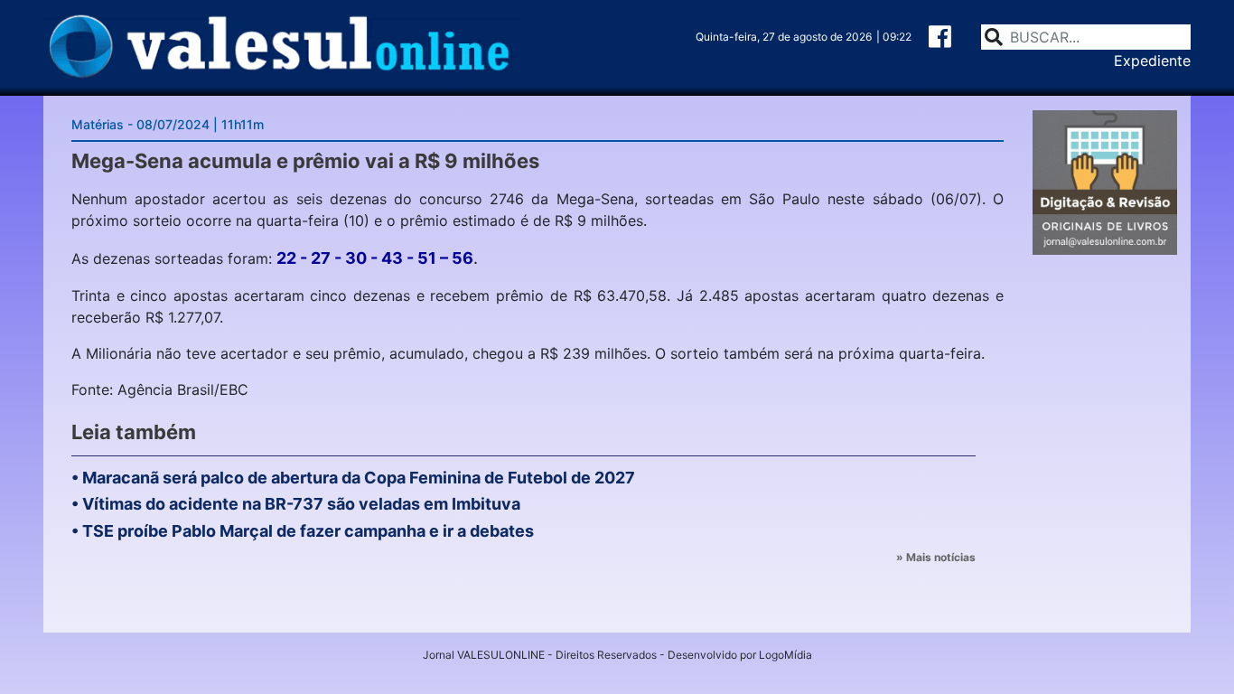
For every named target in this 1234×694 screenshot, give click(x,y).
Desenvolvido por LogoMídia (740, 654)
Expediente (1152, 61)
